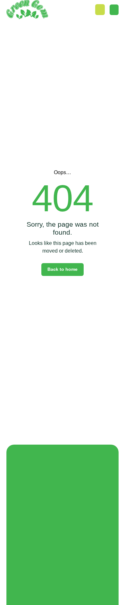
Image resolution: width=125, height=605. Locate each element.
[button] (114, 9)
